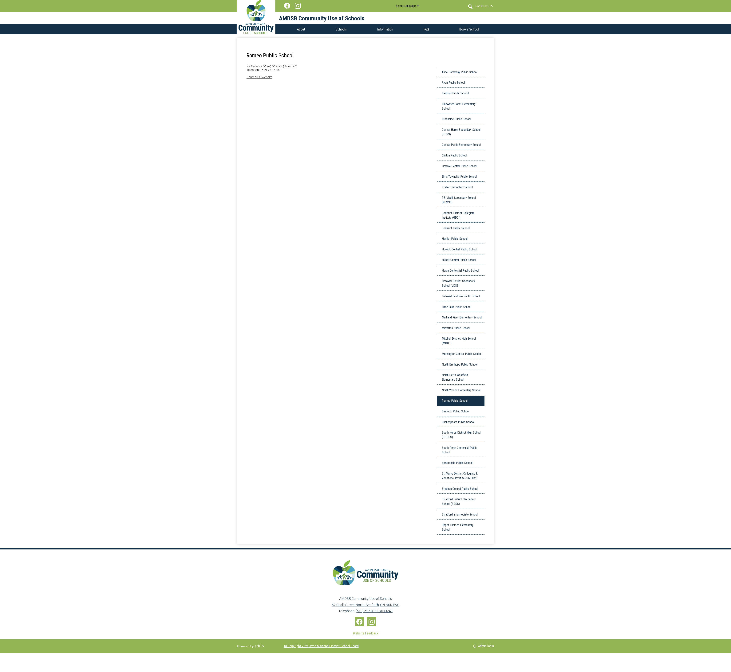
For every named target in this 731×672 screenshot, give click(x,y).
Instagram (297, 5)
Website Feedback (365, 633)
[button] (484, 6)
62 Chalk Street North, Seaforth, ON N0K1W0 (365, 605)
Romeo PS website (259, 77)
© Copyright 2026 (321, 646)
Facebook (287, 5)
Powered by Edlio (250, 646)
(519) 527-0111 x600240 (374, 611)
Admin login (486, 646)
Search (470, 6)
